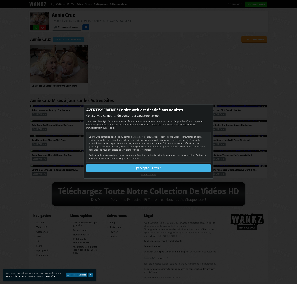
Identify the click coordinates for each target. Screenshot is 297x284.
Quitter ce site (148, 174)
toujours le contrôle (46, 276)
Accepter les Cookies (76, 274)
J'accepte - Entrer (148, 168)
